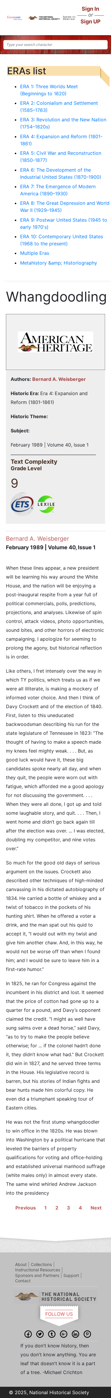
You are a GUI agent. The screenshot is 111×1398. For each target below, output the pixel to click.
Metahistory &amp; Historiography (58, 263)
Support (71, 1275)
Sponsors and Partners (37, 1275)
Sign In (90, 9)
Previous (25, 1208)
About (21, 1264)
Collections (41, 1264)
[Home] (14, 17)
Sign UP (91, 21)
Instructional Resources (37, 1269)
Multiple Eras (34, 253)
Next (96, 1208)
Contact (22, 1280)
